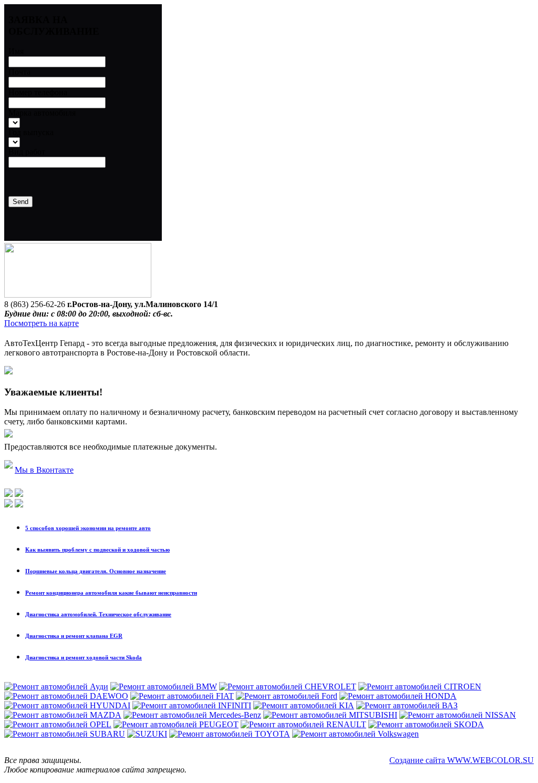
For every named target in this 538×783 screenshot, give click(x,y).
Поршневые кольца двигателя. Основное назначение (95, 571)
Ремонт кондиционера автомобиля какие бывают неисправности (111, 592)
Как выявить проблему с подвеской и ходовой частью (97, 549)
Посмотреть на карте (41, 323)
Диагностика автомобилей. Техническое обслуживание (98, 614)
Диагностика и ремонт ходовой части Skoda (83, 657)
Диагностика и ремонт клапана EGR (73, 636)
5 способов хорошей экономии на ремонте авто (88, 528)
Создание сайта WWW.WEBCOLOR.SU (461, 760)
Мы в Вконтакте (44, 469)
